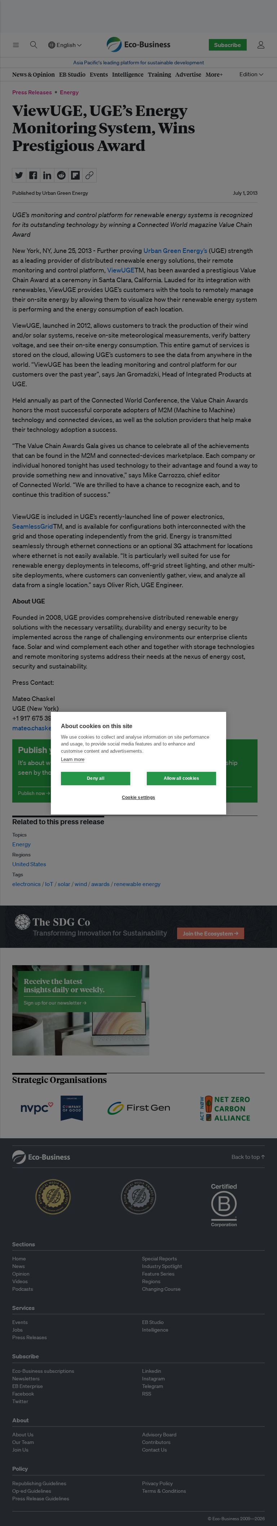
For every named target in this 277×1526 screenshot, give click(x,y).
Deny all (95, 778)
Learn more (72, 759)
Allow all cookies (181, 778)
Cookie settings (138, 797)
